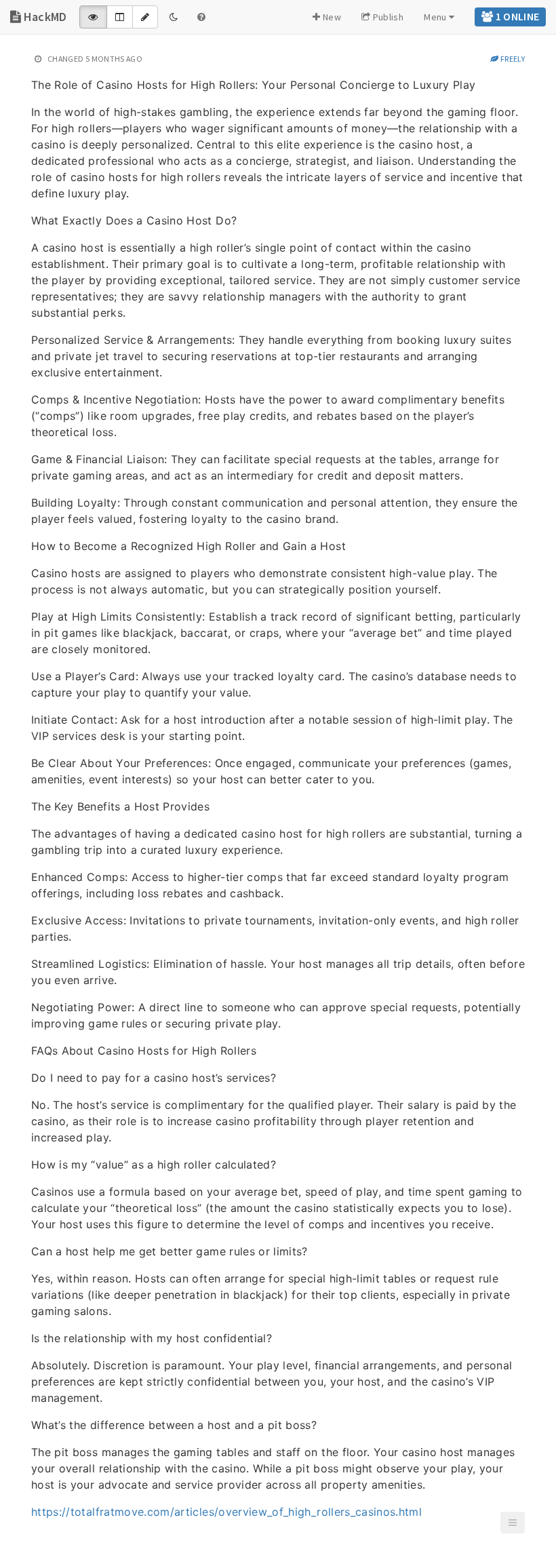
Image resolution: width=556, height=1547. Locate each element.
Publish (386, 17)
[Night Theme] (173, 16)
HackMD (43, 16)
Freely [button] (512, 59)
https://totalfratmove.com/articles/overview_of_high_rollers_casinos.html (226, 1512)
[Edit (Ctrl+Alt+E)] (145, 16)
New (331, 17)
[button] (512, 1522)
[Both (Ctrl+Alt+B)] (119, 16)
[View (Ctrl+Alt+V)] (92, 16)
